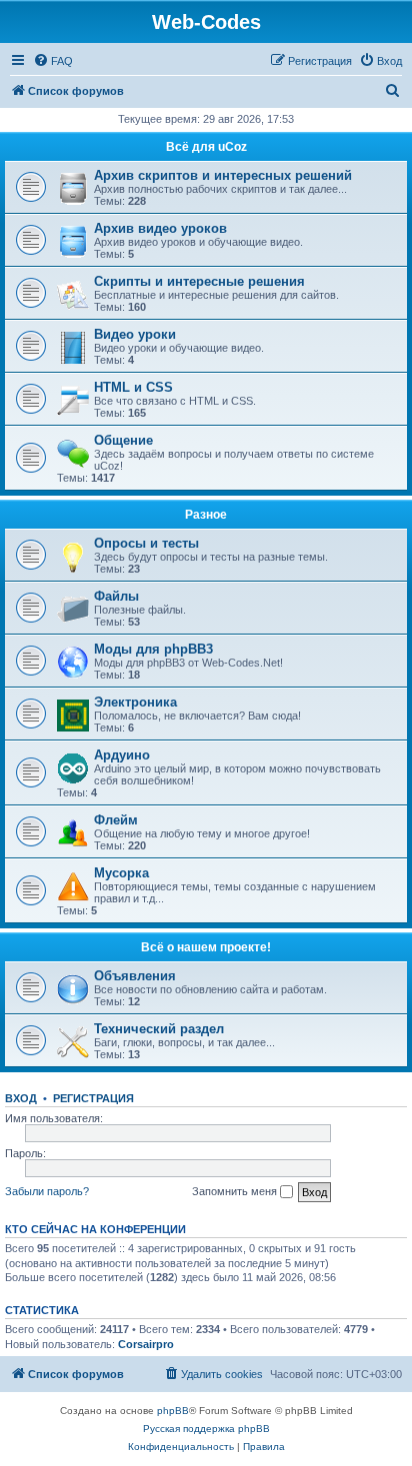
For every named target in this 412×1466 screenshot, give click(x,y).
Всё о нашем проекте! (206, 947)
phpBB (173, 1410)
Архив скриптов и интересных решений (223, 175)
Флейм (116, 819)
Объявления (135, 975)
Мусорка (121, 872)
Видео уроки (135, 334)
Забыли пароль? (47, 1191)
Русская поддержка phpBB (206, 1428)
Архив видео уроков (160, 228)
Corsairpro (146, 1344)
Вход (21, 1098)
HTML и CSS (133, 387)
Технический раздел (159, 1028)
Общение (123, 440)
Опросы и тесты (146, 543)
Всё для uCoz (206, 147)
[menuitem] (53, 61)
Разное (206, 515)
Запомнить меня (236, 1191)
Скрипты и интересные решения (199, 281)
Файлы (116, 596)
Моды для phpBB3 (153, 649)
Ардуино (122, 754)
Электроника (135, 702)
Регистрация (93, 1098)
